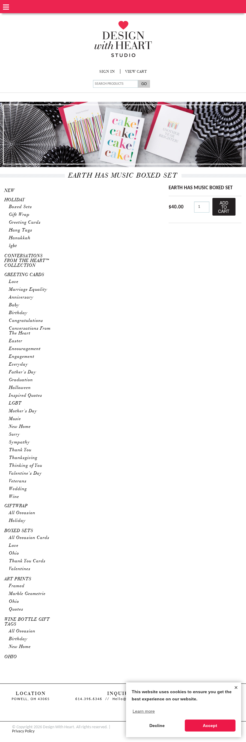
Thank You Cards (27, 561)
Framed (17, 586)
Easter (15, 341)
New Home (20, 426)
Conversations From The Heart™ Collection (27, 261)
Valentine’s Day (25, 473)
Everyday (18, 364)
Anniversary (21, 297)
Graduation (21, 380)
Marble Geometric (27, 593)
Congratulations (26, 320)
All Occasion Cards (29, 537)
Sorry (14, 434)
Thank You (20, 450)
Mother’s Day (23, 411)
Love (14, 281)
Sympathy (19, 442)
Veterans (18, 481)
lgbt (13, 245)
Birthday (18, 313)
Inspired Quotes (25, 395)
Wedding (18, 489)
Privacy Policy (23, 731)
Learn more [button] (144, 711)
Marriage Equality (28, 289)
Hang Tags (20, 230)
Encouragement (25, 348)
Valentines (20, 569)
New (9, 190)
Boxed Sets (20, 207)
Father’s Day (22, 372)
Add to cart (224, 207)
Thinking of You (25, 465)
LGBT (15, 403)
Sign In (107, 72)
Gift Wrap (19, 214)
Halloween (20, 387)
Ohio (14, 553)
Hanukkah (20, 238)
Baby (14, 305)
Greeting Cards (25, 222)
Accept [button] (210, 725)
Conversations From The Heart (30, 331)
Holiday (14, 200)
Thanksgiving (23, 457)
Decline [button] (157, 725)
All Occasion (22, 513)
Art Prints (18, 579)
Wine (14, 496)
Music (15, 419)
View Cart (136, 72)
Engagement (21, 356)
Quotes (16, 609)
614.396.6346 (88, 699)
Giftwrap (16, 506)
